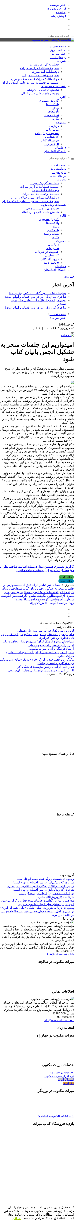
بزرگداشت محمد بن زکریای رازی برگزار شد (46, 893)
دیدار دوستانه (30, 592)
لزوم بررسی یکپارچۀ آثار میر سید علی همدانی (45, 630)
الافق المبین (25, 584)
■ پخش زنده (58, 15)
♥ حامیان (60, 147)
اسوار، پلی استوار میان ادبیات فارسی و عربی (46, 904)
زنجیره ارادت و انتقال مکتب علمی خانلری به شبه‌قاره (40, 886)
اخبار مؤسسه (58, 4)
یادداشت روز (58, 50)
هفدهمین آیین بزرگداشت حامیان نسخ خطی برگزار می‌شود (37, 900)
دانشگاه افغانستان (55, 151)
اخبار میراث (59, 53)
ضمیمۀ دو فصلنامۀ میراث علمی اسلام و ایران (30, 82)
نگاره (55, 118)
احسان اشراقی (52, 584)
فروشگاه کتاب (49, 140)
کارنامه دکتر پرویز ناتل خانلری (55, 896)
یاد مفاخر (53, 111)
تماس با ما (52, 129)
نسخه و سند (51, 115)
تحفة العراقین (62, 592)
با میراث (61, 122)
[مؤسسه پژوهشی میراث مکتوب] (52, 39)
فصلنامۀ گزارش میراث (44, 64)
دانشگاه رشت (46, 592)
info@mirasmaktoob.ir (60, 954)
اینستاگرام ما (66, 1079)
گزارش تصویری (56, 8)
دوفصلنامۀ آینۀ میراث (45, 71)
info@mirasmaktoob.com (59, 1020)
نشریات (61, 60)
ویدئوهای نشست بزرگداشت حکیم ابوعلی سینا (37, 293)
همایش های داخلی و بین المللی (40, 93)
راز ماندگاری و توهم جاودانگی (55, 663)
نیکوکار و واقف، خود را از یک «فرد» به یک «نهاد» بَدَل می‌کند (37, 659)
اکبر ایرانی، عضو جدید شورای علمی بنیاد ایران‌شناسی (41, 670)
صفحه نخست (58, 46)
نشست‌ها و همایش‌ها (53, 86)
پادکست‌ (61, 12)
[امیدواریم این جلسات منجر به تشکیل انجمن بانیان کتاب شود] (67, 335)
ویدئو (56, 107)
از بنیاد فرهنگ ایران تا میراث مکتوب (51, 648)
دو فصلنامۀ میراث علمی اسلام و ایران (35, 79)
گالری (62, 97)
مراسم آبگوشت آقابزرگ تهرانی (48, 603)
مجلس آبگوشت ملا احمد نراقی (41, 599)
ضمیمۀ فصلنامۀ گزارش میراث (39, 68)
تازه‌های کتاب (58, 57)
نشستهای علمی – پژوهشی (42, 89)
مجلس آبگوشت (28, 595)
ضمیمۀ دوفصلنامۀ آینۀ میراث (40, 75)
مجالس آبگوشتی (47, 595)
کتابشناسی (52, 136)
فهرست (69, 276)
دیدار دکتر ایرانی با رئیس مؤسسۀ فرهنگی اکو (46, 666)
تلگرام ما (68, 1083)
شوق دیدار (15, 592)
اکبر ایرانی (38, 584)
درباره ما (53, 126)
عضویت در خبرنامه (47, 133)
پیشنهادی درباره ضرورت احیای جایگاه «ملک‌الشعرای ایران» (37, 907)
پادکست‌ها (52, 104)
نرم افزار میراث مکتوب (59, 1076)
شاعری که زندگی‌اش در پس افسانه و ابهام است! (35, 296)
